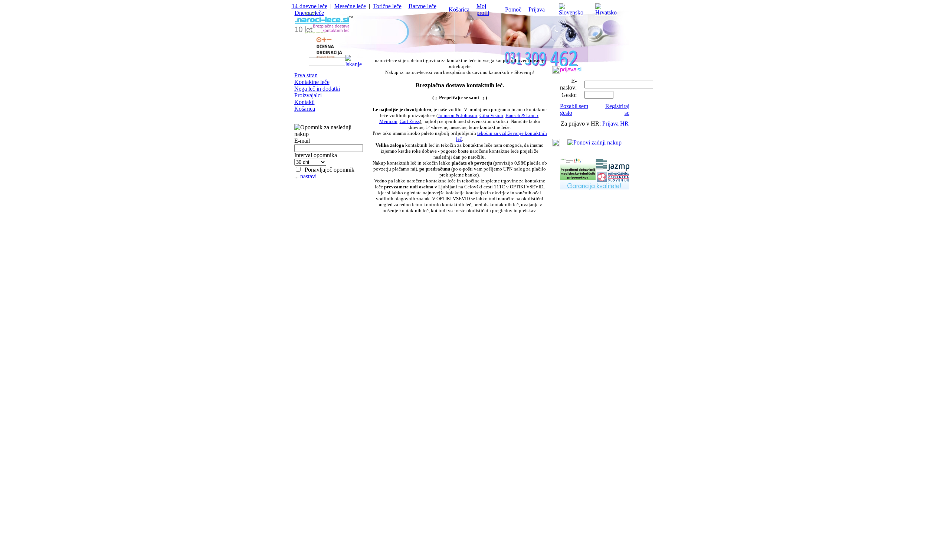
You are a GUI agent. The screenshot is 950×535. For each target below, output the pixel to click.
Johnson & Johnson (457, 115)
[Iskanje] (353, 61)
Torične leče (387, 6)
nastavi (308, 176)
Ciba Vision (491, 115)
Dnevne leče (309, 13)
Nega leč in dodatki (317, 88)
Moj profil (482, 9)
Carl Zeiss (410, 121)
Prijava (536, 9)
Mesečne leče (350, 6)
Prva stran (306, 75)
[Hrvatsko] (608, 12)
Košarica (459, 9)
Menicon (388, 121)
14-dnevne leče (309, 6)
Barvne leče (422, 6)
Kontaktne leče (312, 82)
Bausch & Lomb (521, 115)
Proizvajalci (308, 95)
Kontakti (304, 102)
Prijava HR (615, 123)
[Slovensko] (573, 12)
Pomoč (513, 9)
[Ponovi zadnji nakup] (594, 142)
